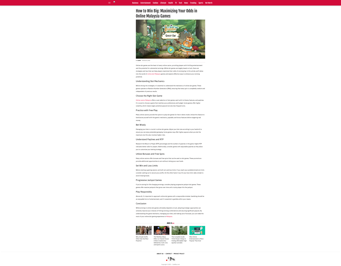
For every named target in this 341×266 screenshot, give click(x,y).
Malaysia (169, 216)
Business (135, 3)
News (186, 3)
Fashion (155, 3)
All (173, 223)
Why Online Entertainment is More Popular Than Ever (196, 239)
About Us (160, 253)
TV (176, 3)
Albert (139, 60)
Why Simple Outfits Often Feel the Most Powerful (142, 239)
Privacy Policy (179, 253)
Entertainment (145, 3)
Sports (201, 3)
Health (170, 3)
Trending (193, 3)
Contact (169, 253)
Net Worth (208, 3)
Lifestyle (163, 3)
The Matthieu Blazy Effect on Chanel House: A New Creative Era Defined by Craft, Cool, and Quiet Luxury (161, 240)
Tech (180, 3)
